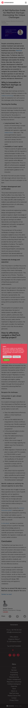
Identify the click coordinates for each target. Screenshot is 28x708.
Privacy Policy (16, 356)
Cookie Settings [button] (7, 356)
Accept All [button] (6, 360)
